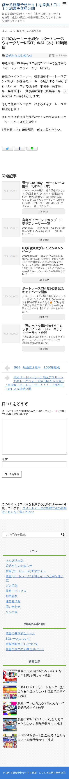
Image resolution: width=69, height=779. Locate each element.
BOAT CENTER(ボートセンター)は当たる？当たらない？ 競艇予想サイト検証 (41, 691)
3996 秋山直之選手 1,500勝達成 (36, 367)
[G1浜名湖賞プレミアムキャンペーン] (11, 256)
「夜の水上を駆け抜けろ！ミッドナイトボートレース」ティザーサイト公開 (42, 329)
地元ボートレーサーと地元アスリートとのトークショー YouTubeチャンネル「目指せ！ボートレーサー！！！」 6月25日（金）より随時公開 (34, 383)
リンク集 (11, 612)
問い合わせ (13, 606)
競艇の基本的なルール (20, 633)
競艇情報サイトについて (22, 644)
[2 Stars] (59, 55)
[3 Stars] (62, 55)
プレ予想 (11, 585)
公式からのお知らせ (19, 55)
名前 (5, 459)
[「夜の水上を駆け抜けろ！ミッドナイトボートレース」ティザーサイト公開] (11, 333)
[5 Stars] (66, 55)
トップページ (14, 560)
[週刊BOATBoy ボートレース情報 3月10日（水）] (11, 190)
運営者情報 (13, 601)
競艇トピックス (16, 590)
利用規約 (11, 596)
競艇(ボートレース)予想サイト (26, 571)
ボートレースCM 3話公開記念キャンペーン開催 (43, 290)
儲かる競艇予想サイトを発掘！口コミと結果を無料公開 (31, 6)
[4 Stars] (64, 55)
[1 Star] (57, 55)
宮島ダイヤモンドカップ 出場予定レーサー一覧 (42, 221)
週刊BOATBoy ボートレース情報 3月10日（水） (43, 184)
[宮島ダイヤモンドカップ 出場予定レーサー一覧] (11, 228)
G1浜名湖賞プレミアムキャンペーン (43, 250)
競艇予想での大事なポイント (25, 649)
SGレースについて (18, 638)
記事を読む (44, 211)
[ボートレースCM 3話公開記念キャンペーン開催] (11, 296)
